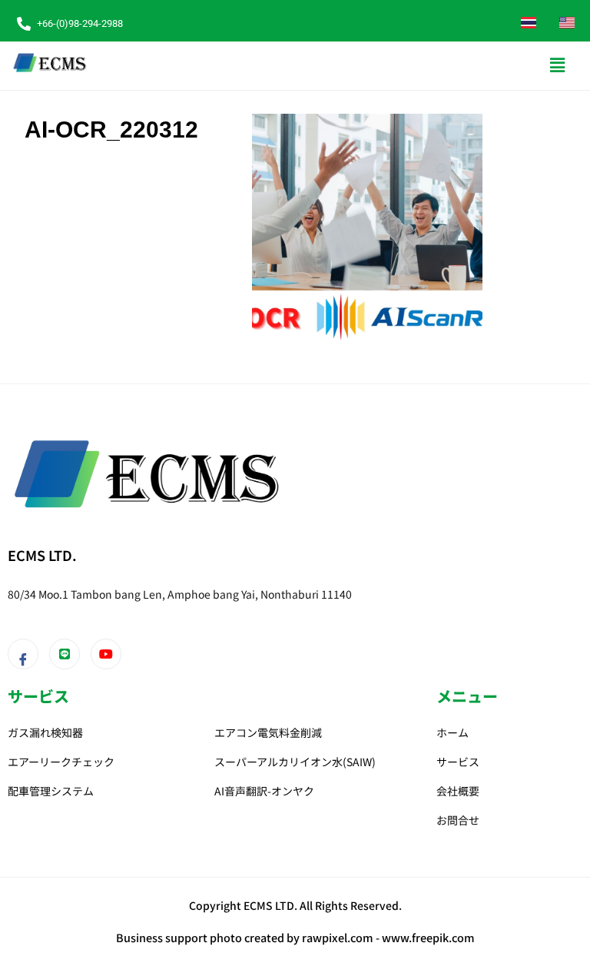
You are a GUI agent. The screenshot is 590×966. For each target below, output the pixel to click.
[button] (558, 65)
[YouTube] (106, 654)
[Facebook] (23, 654)
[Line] (64, 654)
